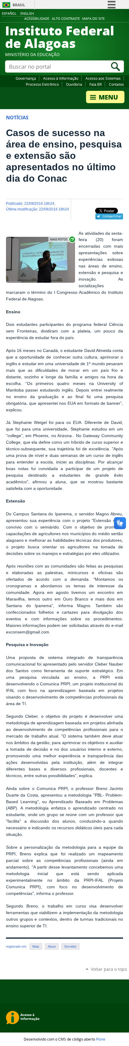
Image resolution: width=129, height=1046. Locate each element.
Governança (26, 78)
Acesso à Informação (60, 78)
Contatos (116, 84)
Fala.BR (95, 84)
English (27, 13)
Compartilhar (112, 216)
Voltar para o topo (109, 969)
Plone (100, 1039)
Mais (35, 946)
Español (9, 13)
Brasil (19, 4)
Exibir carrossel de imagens (62, 239)
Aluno (52, 946)
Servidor (70, 946)
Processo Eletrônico (42, 84)
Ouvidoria (74, 84)
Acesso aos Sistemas (103, 78)
